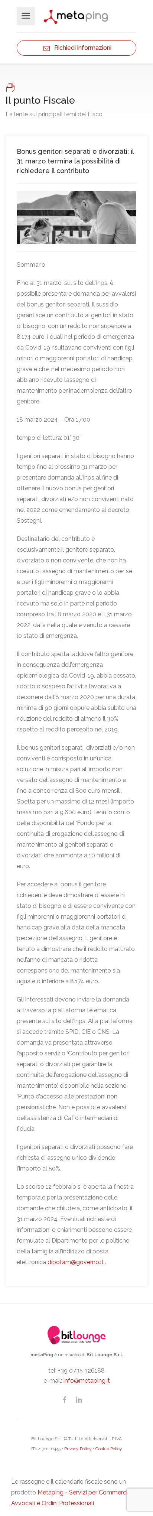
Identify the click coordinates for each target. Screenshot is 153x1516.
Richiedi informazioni (80, 47)
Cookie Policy (108, 1448)
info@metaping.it (87, 1380)
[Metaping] (76, 16)
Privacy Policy (78, 1448)
